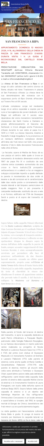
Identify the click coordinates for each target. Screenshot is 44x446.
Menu (40, 6)
